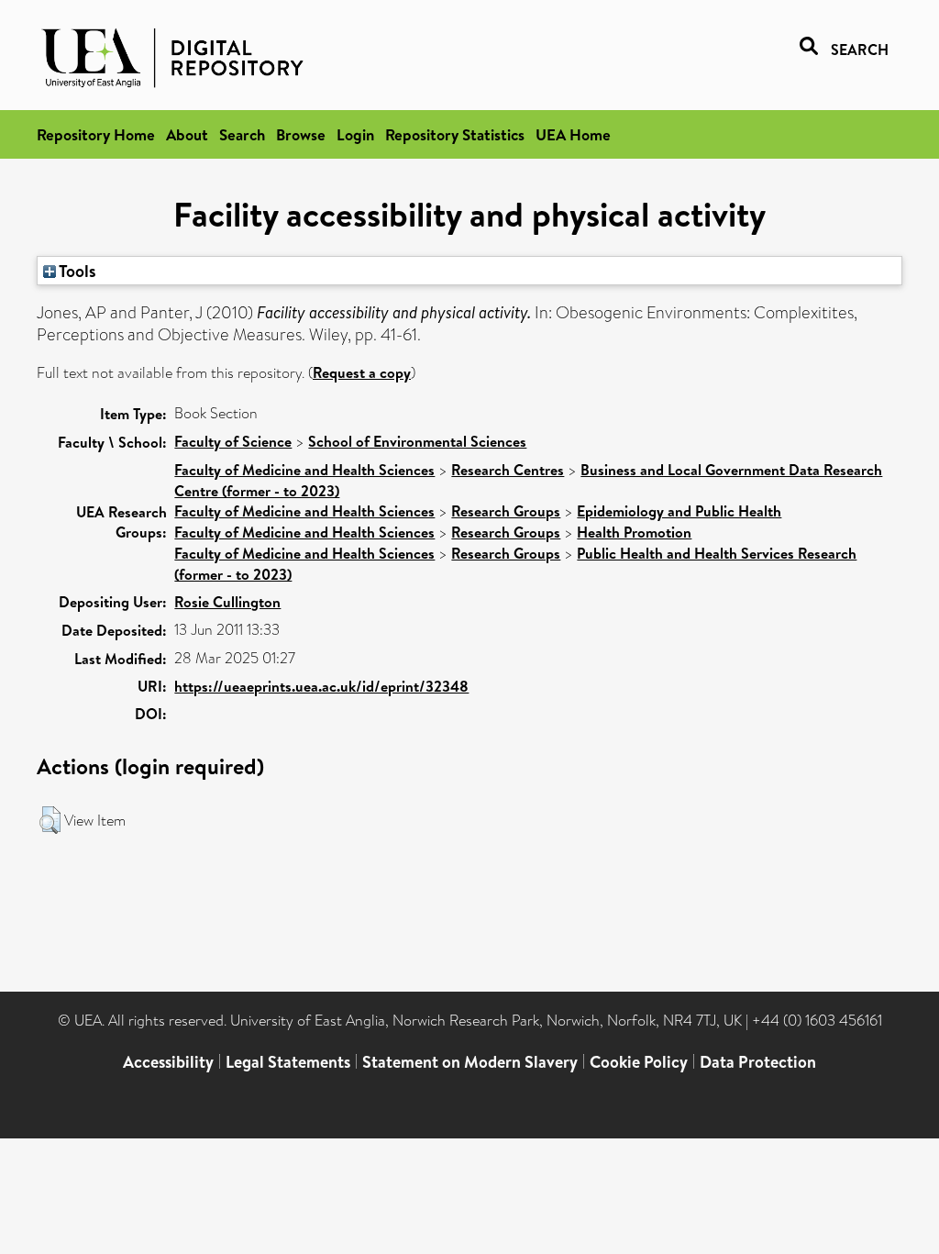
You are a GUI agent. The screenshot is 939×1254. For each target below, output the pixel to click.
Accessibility (168, 1061)
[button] (50, 820)
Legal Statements (288, 1061)
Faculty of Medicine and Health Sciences (304, 470)
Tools (76, 271)
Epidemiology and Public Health (679, 511)
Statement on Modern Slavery (470, 1061)
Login (355, 134)
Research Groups (505, 511)
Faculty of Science (233, 441)
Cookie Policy (639, 1061)
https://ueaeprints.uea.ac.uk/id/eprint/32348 (321, 686)
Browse (301, 134)
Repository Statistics (455, 134)
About (187, 134)
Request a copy (362, 372)
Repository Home (96, 134)
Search (242, 134)
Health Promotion (634, 532)
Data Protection (758, 1061)
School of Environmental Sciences (417, 441)
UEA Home (573, 134)
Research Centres (507, 470)
